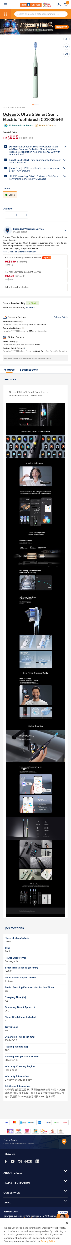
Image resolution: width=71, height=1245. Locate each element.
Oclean (9, 114)
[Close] (67, 1223)
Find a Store (10, 1140)
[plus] (26, 215)
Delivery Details (61, 317)
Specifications (29, 370)
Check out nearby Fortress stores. (18, 1143)
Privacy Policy (48, 1241)
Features (9, 370)
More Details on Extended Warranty (19, 252)
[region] (35, 1231)
